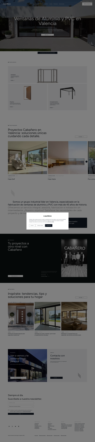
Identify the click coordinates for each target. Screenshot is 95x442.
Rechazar (32, 225)
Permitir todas (49, 225)
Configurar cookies (40, 225)
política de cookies (51, 221)
